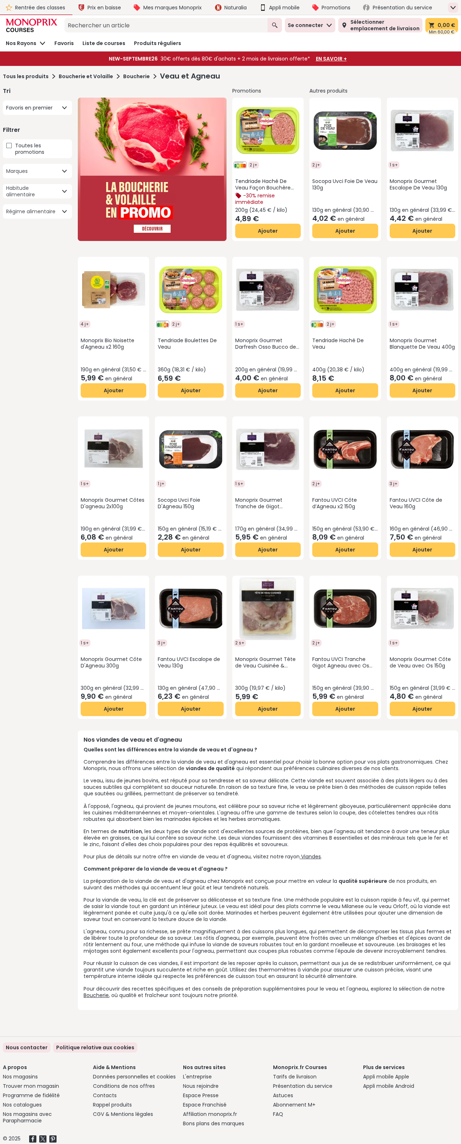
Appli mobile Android (388, 1086)
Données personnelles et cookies (134, 1076)
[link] (95, 1047)
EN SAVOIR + (331, 58)
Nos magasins (20, 1076)
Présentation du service (302, 1086)
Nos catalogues (22, 1104)
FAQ (278, 1114)
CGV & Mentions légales (123, 1114)
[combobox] (166, 25)
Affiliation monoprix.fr (210, 1114)
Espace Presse (201, 1095)
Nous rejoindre (201, 1086)
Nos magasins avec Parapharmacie (27, 1117)
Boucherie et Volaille (86, 76)
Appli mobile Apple (386, 1076)
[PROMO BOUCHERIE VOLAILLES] (152, 169)
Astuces (283, 1095)
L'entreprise (197, 1076)
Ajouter (268, 230)
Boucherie (136, 76)
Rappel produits (112, 1104)
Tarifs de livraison (295, 1076)
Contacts (105, 1095)
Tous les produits (26, 76)
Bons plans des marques (213, 1123)
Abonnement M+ (294, 1104)
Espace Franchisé (205, 1104)
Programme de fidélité (31, 1095)
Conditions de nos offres (124, 1086)
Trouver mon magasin (31, 1086)
